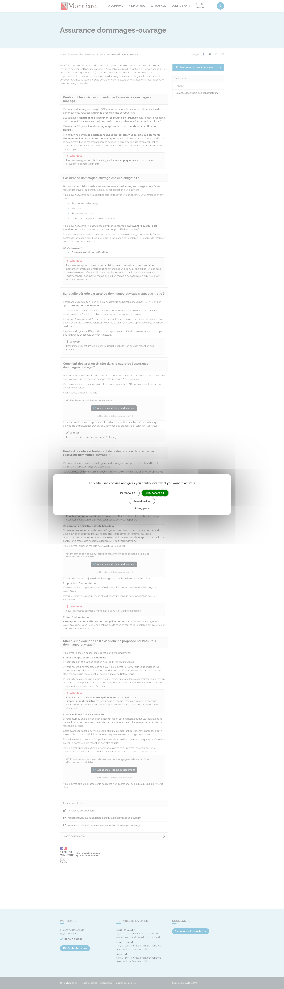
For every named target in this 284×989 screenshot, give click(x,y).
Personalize (127, 493)
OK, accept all (155, 493)
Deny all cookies (142, 501)
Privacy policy (142, 508)
